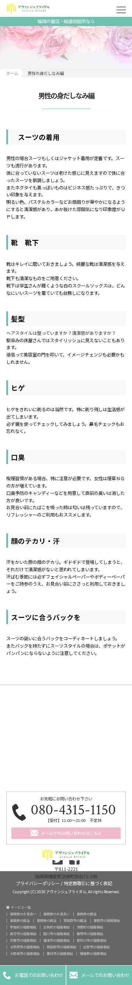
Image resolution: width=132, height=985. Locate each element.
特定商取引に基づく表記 (88, 883)
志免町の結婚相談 (56, 927)
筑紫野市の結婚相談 (61, 947)
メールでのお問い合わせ (99, 975)
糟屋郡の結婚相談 (93, 953)
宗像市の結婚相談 (23, 940)
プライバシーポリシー (38, 883)
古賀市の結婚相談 (96, 947)
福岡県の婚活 (86, 914)
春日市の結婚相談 (60, 953)
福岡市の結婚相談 (107, 920)
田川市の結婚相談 (56, 933)
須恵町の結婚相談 (90, 927)
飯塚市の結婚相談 (90, 933)
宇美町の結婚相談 (23, 927)
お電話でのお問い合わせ (33, 975)
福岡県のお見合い (23, 914)
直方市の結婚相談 (23, 933)
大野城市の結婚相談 (25, 953)
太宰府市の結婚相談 (25, 947)
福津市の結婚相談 (56, 940)
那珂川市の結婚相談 (91, 940)
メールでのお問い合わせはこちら (71, 833)
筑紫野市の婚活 (75, 920)
